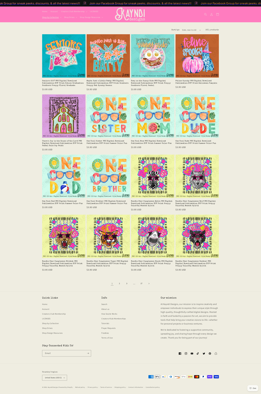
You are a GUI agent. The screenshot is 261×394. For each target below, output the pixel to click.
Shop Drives (47, 328)
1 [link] (112, 283)
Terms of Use (107, 338)
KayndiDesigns (53, 387)
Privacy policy (93, 387)
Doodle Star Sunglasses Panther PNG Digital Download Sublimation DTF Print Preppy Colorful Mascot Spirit (195, 263)
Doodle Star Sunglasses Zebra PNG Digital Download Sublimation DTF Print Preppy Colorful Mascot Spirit (152, 203)
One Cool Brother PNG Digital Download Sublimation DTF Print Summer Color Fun (107, 202)
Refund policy (80, 387)
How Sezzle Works (109, 314)
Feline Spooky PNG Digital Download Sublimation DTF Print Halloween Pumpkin (196, 82)
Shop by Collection (50, 323)
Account (45, 309)
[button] (74, 11)
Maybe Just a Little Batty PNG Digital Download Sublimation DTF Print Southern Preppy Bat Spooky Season (107, 83)
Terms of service (106, 387)
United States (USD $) (53, 377)
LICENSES (46, 318)
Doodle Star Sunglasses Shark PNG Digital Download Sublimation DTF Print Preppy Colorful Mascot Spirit (152, 263)
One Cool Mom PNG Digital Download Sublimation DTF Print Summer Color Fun (151, 142)
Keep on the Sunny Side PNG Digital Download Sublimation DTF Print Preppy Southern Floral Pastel (151, 83)
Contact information (135, 387)
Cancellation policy (153, 387)
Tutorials (105, 323)
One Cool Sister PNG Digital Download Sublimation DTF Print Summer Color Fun (107, 142)
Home (44, 304)
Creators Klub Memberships (113, 318)
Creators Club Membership (54, 314)
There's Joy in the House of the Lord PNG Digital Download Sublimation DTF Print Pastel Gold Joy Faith (62, 143)
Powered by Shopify (66, 387)
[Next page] (149, 284)
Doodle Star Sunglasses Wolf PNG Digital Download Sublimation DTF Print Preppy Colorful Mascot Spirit (195, 203)
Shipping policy (120, 387)
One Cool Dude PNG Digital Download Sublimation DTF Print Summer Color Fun (195, 142)
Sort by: (175, 30)
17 (141, 283)
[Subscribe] (88, 353)
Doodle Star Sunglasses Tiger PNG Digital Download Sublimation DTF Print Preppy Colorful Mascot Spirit (107, 263)
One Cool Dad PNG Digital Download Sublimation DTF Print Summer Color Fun (62, 202)
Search (104, 304)
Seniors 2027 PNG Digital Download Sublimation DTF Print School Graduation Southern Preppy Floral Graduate (63, 83)
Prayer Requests (108, 328)
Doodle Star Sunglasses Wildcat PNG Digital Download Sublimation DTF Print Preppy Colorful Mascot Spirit (62, 263)
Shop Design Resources (52, 333)
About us (105, 309)
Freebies (105, 333)
